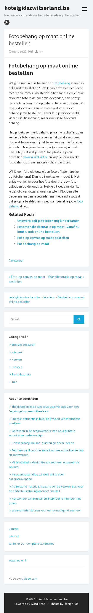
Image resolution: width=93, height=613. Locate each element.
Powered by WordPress (29, 603)
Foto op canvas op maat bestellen (43, 238)
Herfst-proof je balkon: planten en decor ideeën (43, 443)
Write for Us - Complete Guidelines (31, 543)
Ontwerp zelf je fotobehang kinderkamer (48, 221)
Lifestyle (17, 367)
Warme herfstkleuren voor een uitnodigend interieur (46, 510)
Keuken (17, 359)
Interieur (18, 260)
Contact (13, 528)
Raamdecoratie (21, 374)
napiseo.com (28, 578)
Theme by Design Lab (65, 603)
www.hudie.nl (17, 560)
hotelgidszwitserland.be (37, 8)
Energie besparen (23, 344)
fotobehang (61, 83)
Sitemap (14, 536)
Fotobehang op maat (33, 244)
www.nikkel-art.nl (35, 157)
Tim (40, 51)
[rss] (7, 22)
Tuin (14, 382)
